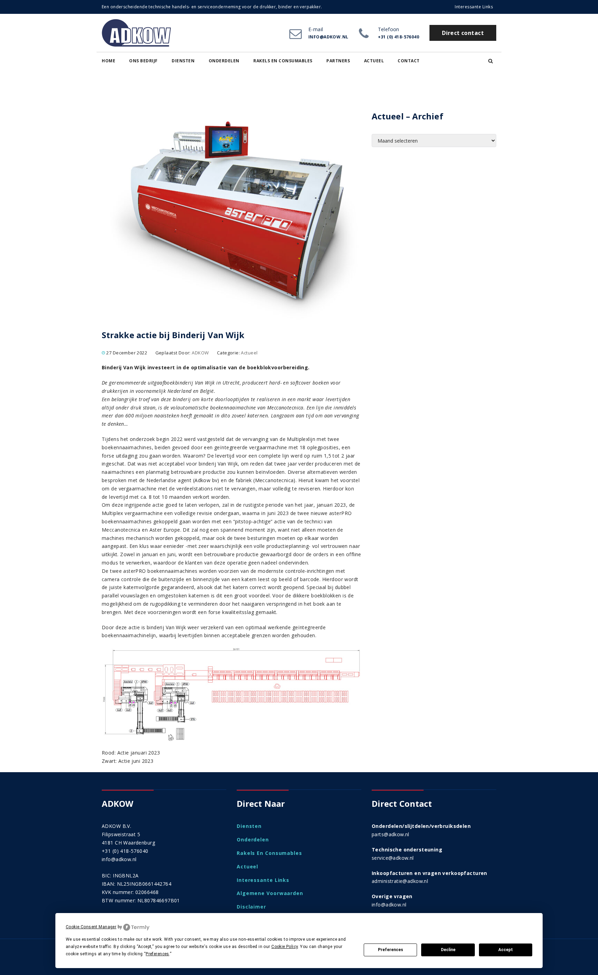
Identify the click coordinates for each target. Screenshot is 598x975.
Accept (505, 949)
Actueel (374, 61)
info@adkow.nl (119, 859)
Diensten (183, 61)
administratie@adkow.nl (400, 881)
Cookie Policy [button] (284, 946)
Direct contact (463, 33)
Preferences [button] (157, 953)
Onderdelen (224, 61)
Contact (409, 61)
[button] (490, 61)
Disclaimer (251, 906)
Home (108, 61)
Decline (448, 949)
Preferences (390, 949)
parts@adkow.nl (390, 834)
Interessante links (474, 7)
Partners (338, 61)
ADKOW (200, 353)
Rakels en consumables (282, 61)
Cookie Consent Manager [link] (91, 926)
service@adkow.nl (393, 858)
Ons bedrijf (143, 61)
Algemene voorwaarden (270, 893)
